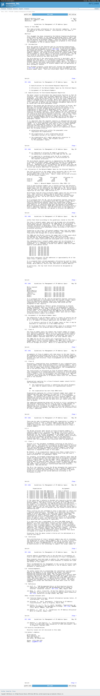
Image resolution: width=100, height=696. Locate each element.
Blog (98, 0)
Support (21, 8)
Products (9, 8)
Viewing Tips (8, 691)
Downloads (93, 0)
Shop (89, 0)
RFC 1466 (28, 82)
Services (15, 8)
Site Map (3, 691)
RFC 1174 (55, 49)
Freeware (3, 8)
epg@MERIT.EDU (37, 641)
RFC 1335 (33, 593)
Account (85, 0)
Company (26, 8)
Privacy (14, 691)
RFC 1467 (71, 14)
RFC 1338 (67, 606)
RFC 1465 (28, 14)
